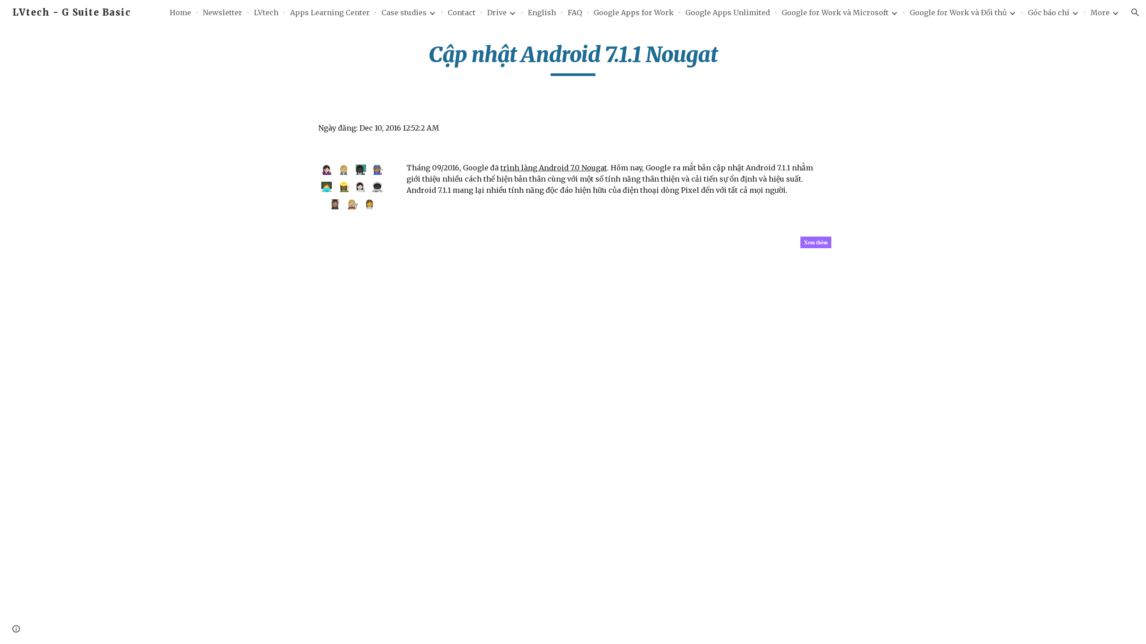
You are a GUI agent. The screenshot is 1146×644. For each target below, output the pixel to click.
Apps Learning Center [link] (330, 12)
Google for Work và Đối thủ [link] (958, 12)
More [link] (1100, 12)
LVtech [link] (266, 12)
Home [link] (180, 12)
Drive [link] (497, 12)
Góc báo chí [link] (1048, 12)
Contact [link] (461, 12)
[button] (1135, 12)
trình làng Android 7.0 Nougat (553, 167)
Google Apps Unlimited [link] (727, 12)
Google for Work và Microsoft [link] (835, 12)
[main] (573, 59)
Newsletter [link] (222, 12)
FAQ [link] (575, 12)
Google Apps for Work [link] (634, 12)
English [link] (542, 12)
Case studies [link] (404, 12)
